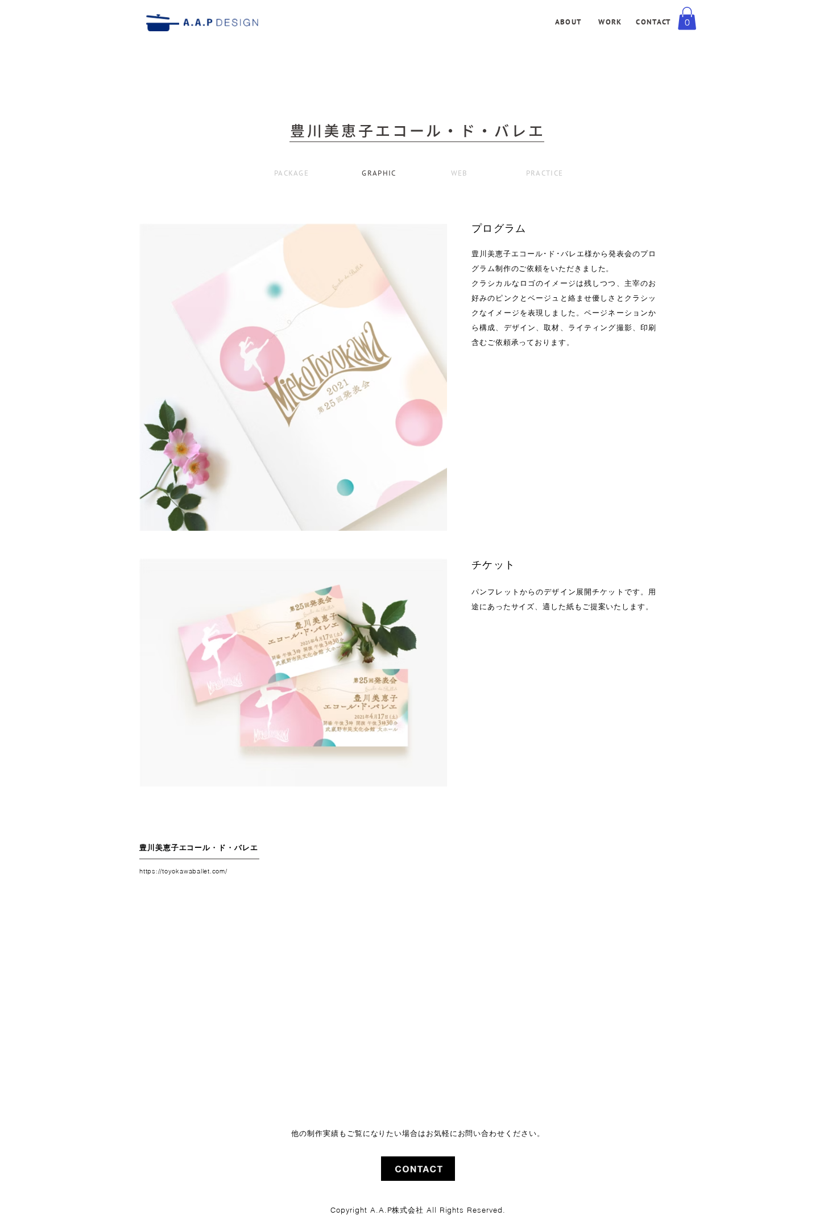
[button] (687, 18)
